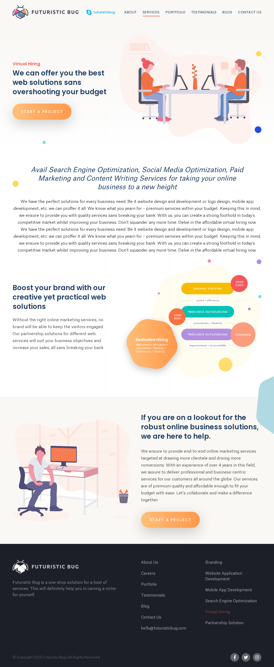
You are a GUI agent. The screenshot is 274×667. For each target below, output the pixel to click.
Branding (213, 562)
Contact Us (249, 12)
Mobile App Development (228, 590)
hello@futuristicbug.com (163, 628)
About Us (149, 562)
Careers (148, 573)
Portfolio (176, 12)
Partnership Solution (224, 623)
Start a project (42, 111)
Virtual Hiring (217, 612)
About (130, 12)
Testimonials (203, 12)
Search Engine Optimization (231, 601)
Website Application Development (223, 576)
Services (151, 12)
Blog (227, 12)
